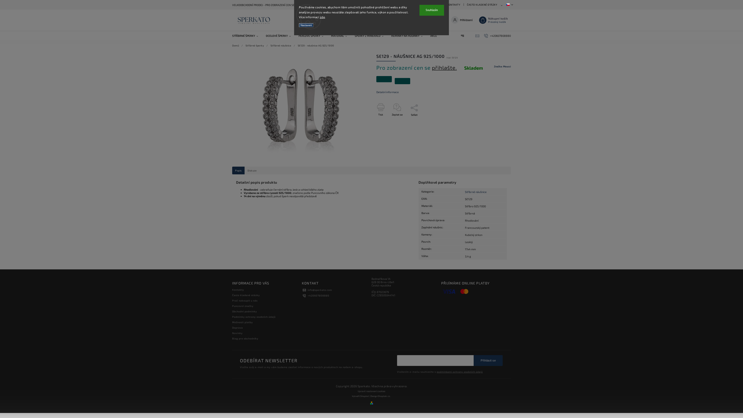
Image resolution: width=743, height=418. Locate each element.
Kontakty (453, 4)
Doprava (237, 327)
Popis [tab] (238, 170)
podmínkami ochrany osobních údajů (460, 371)
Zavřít (498, 121)
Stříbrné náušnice (476, 192)
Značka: (502, 66)
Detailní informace (387, 92)
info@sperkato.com (320, 289)
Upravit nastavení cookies (371, 391)
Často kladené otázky (482, 4)
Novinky (237, 333)
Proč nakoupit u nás (245, 300)
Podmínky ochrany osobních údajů (254, 316)
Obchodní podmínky (244, 311)
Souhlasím (432, 10)
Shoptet (364, 396)
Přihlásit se (488, 360)
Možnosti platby (242, 322)
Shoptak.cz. (384, 396)
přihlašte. (444, 67)
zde (322, 17)
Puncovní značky (242, 306)
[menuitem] (247, 36)
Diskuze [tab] (252, 170)
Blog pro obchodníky (245, 338)
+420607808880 (318, 295)
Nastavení (306, 25)
